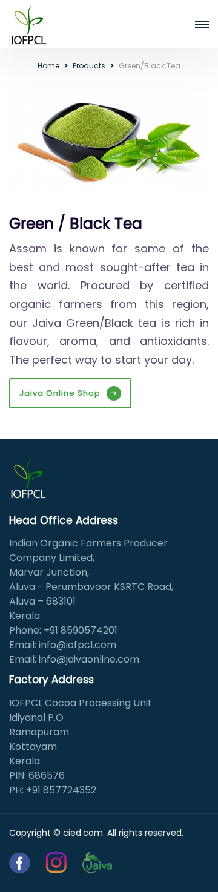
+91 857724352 (61, 790)
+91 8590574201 (80, 630)
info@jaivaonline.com (89, 659)
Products (89, 66)
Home (48, 66)
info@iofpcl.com (77, 645)
